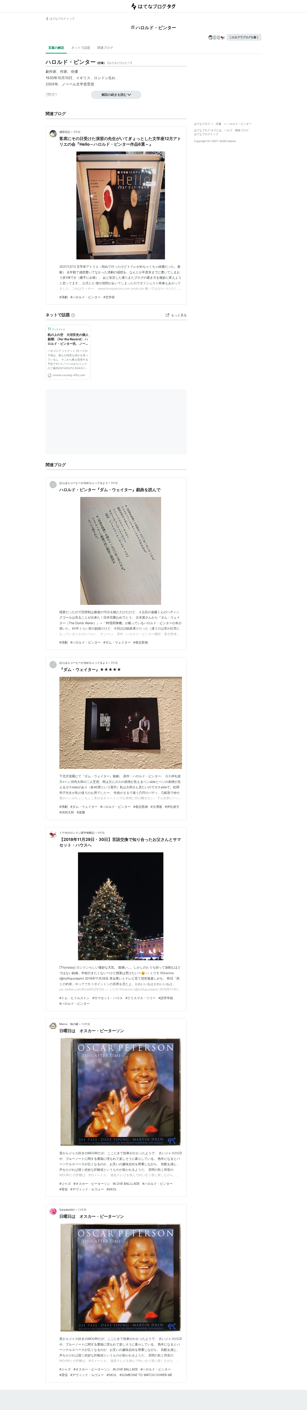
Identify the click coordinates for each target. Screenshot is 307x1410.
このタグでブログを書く (244, 37)
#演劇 (63, 297)
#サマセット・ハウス (107, 998)
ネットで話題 (80, 47)
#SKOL (112, 1189)
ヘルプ (228, 130)
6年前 (101, 832)
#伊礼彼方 (172, 807)
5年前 (76, 132)
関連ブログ (105, 47)
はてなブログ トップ (62, 18)
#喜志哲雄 (140, 642)
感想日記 (64, 132)
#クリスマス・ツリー (140, 998)
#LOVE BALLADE (125, 1369)
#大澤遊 (156, 807)
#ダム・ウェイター (117, 642)
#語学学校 (165, 998)
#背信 (63, 1189)
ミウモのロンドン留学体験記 (76, 832)
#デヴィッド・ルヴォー (87, 1189)
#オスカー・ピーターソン (91, 1183)
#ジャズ (65, 1183)
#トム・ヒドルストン (74, 998)
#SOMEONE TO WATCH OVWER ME (146, 1375)
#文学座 (109, 297)
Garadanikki (67, 1209)
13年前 (86, 1024)
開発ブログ (242, 130)
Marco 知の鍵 (68, 1024)
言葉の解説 (56, 47)
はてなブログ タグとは (208, 130)
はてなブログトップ (206, 134)
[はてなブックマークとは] (73, 314)
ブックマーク (56, 329)
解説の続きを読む (114, 94)
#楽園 (81, 812)
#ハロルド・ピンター (85, 297)
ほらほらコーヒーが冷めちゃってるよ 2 (83, 483)
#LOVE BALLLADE (126, 1183)
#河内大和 (66, 812)
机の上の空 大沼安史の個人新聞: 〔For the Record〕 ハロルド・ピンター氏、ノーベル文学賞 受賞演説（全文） (68, 339)
